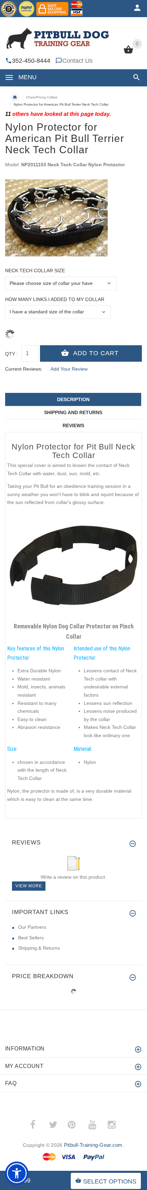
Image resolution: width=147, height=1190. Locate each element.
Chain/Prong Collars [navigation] (41, 97)
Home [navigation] (14, 97)
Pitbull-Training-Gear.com (93, 1145)
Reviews (73, 425)
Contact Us (77, 60)
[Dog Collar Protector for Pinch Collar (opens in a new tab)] (73, 565)
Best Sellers (31, 937)
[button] (135, 77)
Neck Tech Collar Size (35, 270)
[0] (128, 53)
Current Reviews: (23, 369)
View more (28, 886)
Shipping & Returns (39, 948)
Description (73, 399)
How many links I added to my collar (54, 299)
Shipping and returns (73, 412)
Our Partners (32, 927)
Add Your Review (69, 369)
